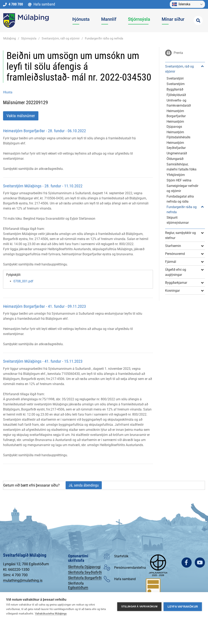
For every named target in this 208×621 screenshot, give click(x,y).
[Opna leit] (198, 20)
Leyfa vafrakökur (183, 606)
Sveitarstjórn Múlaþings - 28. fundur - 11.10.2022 (42, 185)
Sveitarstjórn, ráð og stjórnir (61, 38)
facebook (186, 562)
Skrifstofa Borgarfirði (85, 578)
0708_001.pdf (23, 281)
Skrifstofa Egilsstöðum (78, 585)
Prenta (178, 53)
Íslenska (184, 4)
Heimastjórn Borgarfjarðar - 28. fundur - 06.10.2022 (44, 130)
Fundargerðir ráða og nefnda (104, 38)
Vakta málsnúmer (20, 115)
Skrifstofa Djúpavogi (84, 567)
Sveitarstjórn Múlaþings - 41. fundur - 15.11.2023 (42, 361)
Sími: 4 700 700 (15, 575)
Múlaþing (9, 38)
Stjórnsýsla (28, 38)
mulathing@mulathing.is (22, 580)
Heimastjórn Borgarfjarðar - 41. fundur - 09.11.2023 (44, 306)
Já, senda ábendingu (84, 485)
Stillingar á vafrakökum (139, 606)
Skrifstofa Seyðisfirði (85, 572)
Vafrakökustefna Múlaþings (51, 613)
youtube (200, 562)
